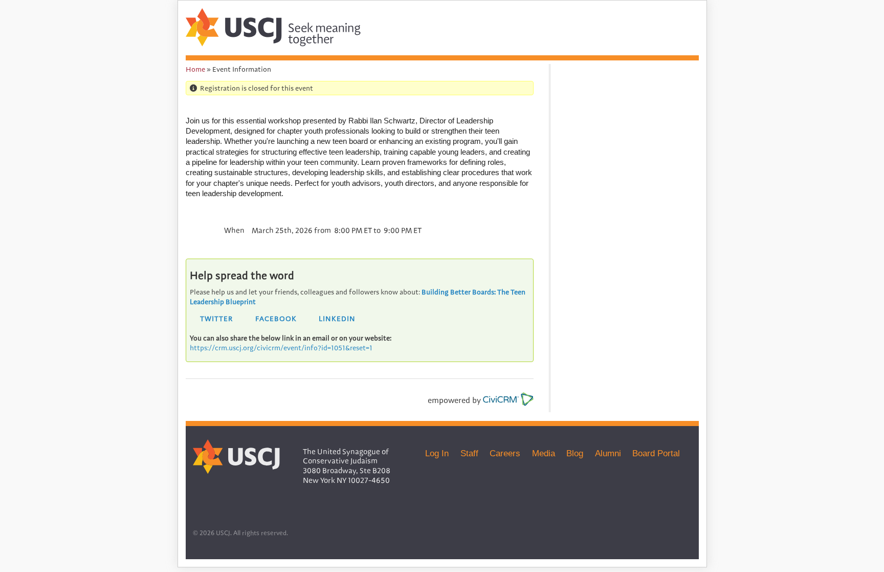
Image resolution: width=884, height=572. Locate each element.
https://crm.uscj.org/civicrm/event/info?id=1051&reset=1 (281, 348)
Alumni (608, 453)
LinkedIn (337, 318)
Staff (469, 453)
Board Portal (656, 453)
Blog (574, 453)
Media (543, 453)
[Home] (273, 44)
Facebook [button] (276, 318)
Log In (437, 453)
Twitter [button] (216, 318)
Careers (505, 453)
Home (195, 69)
